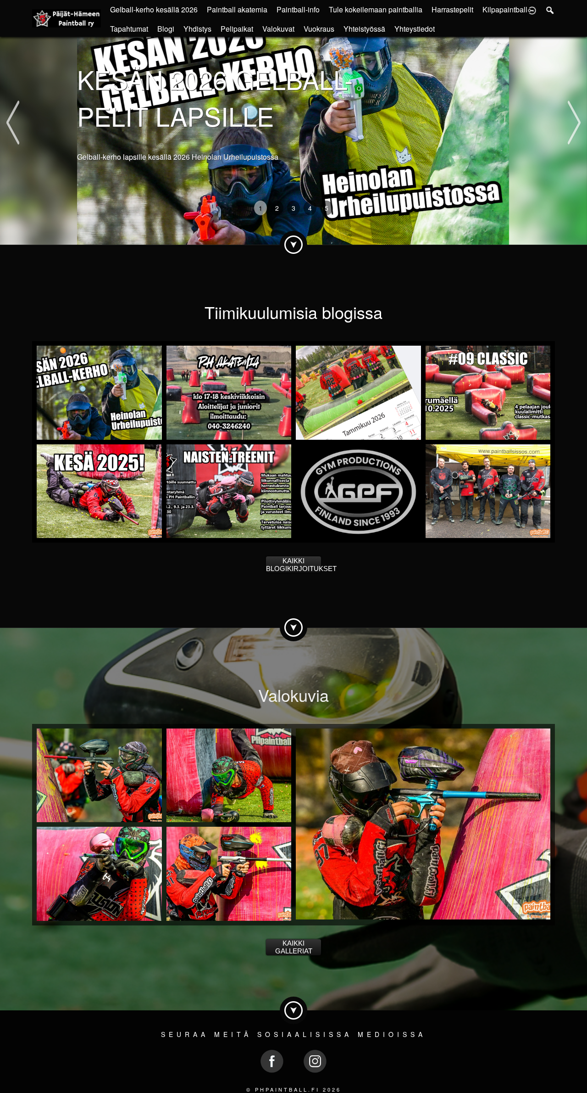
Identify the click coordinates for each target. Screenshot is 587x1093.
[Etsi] (550, 9)
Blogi (165, 28)
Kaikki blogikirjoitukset (293, 564)
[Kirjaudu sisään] (532, 9)
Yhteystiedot (414, 28)
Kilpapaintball (504, 9)
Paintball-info (298, 9)
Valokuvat (278, 28)
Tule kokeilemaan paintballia (375, 9)
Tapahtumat (129, 28)
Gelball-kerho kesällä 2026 (154, 9)
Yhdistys (197, 28)
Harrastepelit (452, 9)
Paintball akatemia (237, 9)
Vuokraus (319, 28)
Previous (13, 104)
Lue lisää (95, 185)
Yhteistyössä (364, 28)
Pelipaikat (237, 28)
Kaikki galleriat (293, 947)
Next (574, 104)
